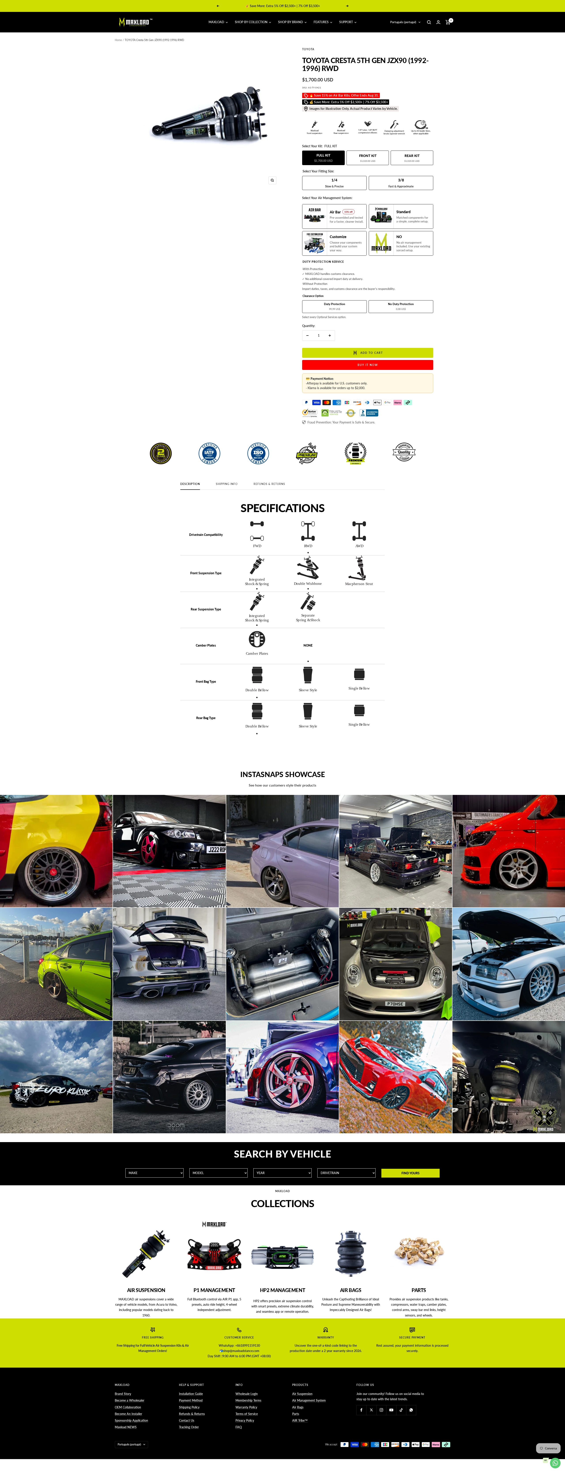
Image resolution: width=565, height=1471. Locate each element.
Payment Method (191, 1400)
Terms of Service (246, 1414)
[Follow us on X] (371, 1410)
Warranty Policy (246, 1407)
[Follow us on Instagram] (381, 1410)
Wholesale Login (246, 1394)
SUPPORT (346, 22)
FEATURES (322, 22)
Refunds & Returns (269, 484)
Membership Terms (248, 1400)
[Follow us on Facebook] (361, 1410)
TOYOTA (308, 49)
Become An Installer (128, 1414)
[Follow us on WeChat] (411, 1410)
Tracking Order (189, 1427)
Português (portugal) (403, 22)
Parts (295, 1414)
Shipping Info (227, 484)
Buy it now (368, 365)
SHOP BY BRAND (291, 22)
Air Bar (277, 6)
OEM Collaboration (128, 1407)
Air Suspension (302, 1394)
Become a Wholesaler (129, 1400)
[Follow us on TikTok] (401, 1410)
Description (190, 484)
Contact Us (186, 1420)
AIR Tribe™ (300, 1420)
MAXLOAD (217, 22)
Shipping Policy (189, 1407)
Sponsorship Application (131, 1420)
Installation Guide (191, 1394)
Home (118, 40)
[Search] (429, 22)
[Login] (438, 22)
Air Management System (309, 1400)
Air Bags (297, 1407)
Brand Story (123, 1394)
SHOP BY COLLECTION (251, 22)
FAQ (238, 1427)
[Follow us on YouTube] (391, 1410)
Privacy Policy (244, 1420)
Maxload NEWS (126, 1427)
